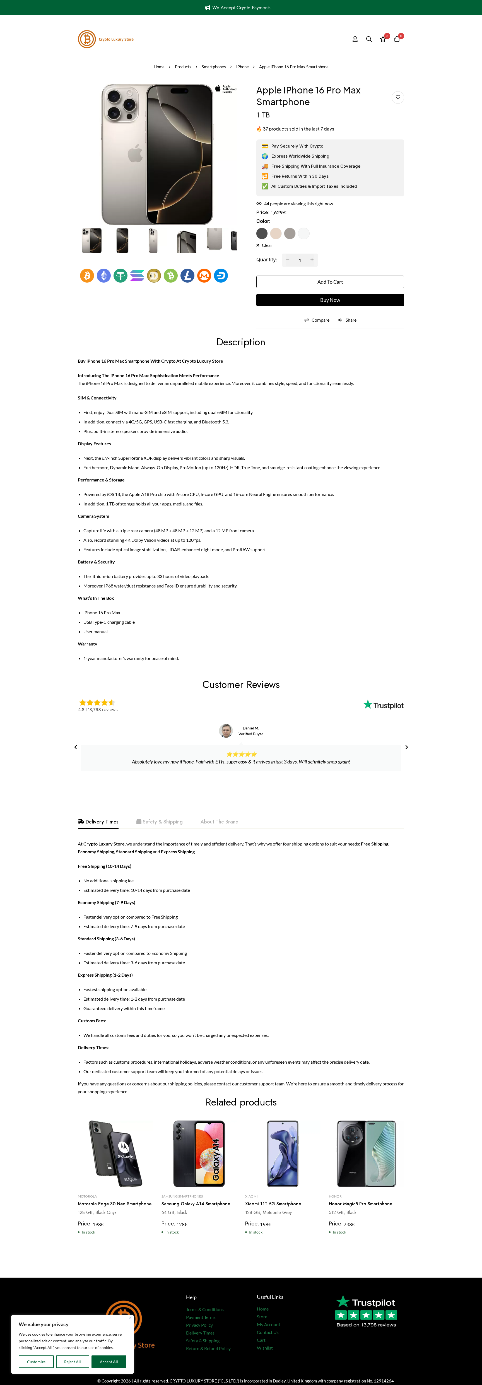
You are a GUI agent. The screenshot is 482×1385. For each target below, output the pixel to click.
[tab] (98, 822)
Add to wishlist (398, 97)
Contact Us (268, 1332)
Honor (335, 1196)
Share (351, 319)
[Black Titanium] (262, 233)
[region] (72, 1344)
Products (183, 66)
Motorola (87, 1196)
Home (159, 66)
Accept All (109, 1361)
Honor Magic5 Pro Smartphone (360, 1204)
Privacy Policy (199, 1325)
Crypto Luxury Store (202, 360)
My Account (268, 1324)
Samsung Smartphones (182, 1196)
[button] (75, 747)
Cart (261, 1340)
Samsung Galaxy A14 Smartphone (196, 1204)
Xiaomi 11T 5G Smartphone (273, 1204)
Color (263, 221)
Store (262, 1316)
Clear (267, 245)
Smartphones (214, 66)
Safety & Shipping (203, 1340)
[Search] (369, 39)
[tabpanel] (241, 967)
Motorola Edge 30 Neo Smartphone (114, 1204)
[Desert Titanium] (276, 233)
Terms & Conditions (205, 1309)
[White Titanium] (304, 233)
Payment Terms (201, 1317)
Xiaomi (251, 1196)
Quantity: (266, 259)
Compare (320, 319)
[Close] (130, 1317)
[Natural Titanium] (290, 233)
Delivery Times (200, 1332)
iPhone (242, 66)
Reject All (72, 1361)
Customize (36, 1361)
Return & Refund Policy (208, 1348)
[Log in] (355, 39)
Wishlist (265, 1347)
